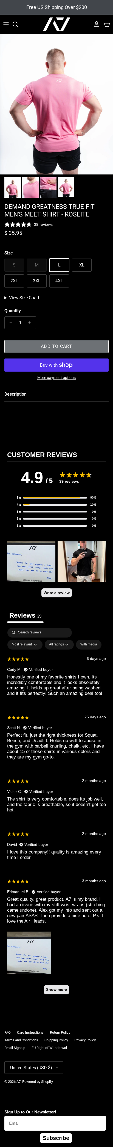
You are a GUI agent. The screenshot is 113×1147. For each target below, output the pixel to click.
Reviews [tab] (25, 615)
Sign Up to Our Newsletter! (30, 1112)
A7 (18, 1082)
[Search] (18, 24)
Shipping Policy (56, 1040)
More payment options (56, 377)
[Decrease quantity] (9, 323)
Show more (56, 989)
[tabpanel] (56, 813)
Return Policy (60, 1032)
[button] (56, 498)
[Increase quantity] (31, 323)
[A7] (56, 24)
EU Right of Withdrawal (49, 1048)
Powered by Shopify (37, 1082)
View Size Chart (24, 297)
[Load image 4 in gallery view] (56, 104)
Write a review (57, 593)
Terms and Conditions (21, 1040)
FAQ (7, 1032)
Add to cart (56, 346)
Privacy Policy (85, 1040)
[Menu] (6, 24)
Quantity (12, 310)
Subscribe (56, 1138)
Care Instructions (30, 1032)
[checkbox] (88, 645)
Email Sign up (14, 1048)
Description (15, 394)
